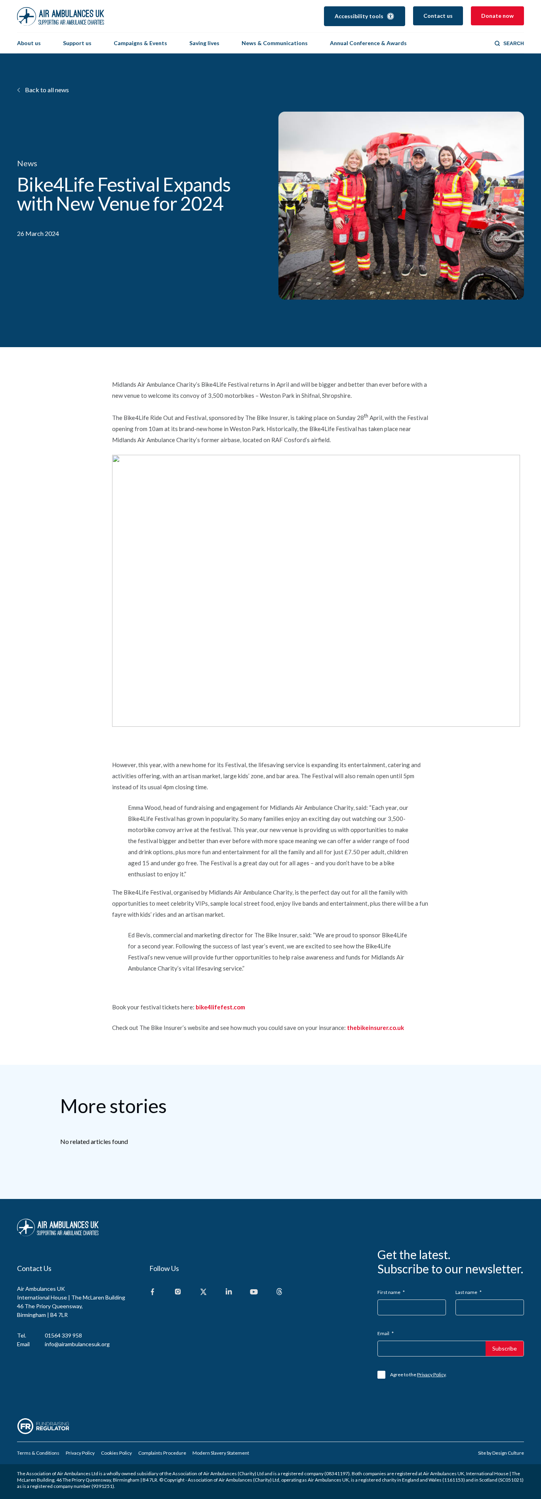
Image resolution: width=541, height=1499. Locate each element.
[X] (203, 1292)
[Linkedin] (228, 1292)
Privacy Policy (431, 1374)
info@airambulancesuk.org (77, 1344)
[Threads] (279, 1292)
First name (391, 1292)
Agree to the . (418, 1374)
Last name (468, 1292)
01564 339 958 (63, 1335)
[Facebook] (152, 1292)
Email (385, 1333)
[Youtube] (253, 1292)
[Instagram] (177, 1292)
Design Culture (508, 1453)
